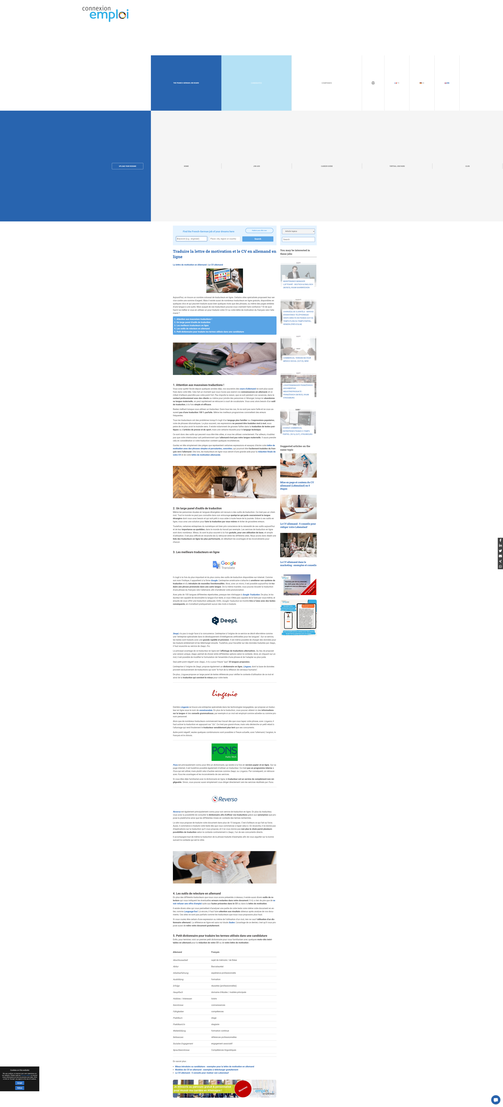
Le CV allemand (215, 265)
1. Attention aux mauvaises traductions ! (193, 319)
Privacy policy (25, 1075)
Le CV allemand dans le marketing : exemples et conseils (298, 564)
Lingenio (185, 707)
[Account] (373, 83)
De (423, 83)
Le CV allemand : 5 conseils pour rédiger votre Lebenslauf (298, 525)
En (448, 83)
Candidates (256, 83)
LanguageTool (190, 911)
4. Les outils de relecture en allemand (192, 328)
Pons (175, 765)
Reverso (177, 811)
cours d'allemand (248, 389)
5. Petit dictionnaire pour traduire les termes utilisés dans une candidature (209, 332)
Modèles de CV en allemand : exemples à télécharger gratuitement (206, 1069)
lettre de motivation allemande (206, 455)
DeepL (176, 633)
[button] (495, 1099)
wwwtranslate (205, 710)
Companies (327, 83)
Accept (19, 1083)
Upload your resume (127, 166)
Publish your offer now (259, 230)
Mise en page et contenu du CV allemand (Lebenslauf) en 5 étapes (297, 485)
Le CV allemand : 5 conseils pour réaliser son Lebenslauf (202, 1073)
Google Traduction (251, 594)
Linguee (247, 666)
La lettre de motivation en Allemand (190, 265)
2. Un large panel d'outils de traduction (192, 322)
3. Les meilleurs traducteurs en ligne (191, 325)
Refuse (19, 1088)
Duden (232, 922)
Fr (398, 83)
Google (214, 580)
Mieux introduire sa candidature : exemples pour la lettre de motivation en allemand (214, 1066)
